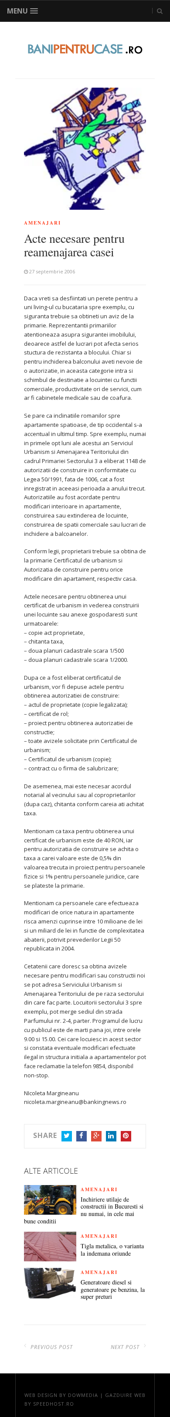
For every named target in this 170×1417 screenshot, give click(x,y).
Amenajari (42, 222)
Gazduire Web (125, 1395)
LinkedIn (111, 1136)
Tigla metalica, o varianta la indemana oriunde (112, 1250)
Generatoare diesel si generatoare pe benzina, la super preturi (113, 1290)
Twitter (66, 1136)
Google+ (96, 1136)
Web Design (41, 1395)
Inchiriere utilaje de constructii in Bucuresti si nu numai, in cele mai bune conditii (83, 1210)
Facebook (81, 1136)
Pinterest (126, 1136)
